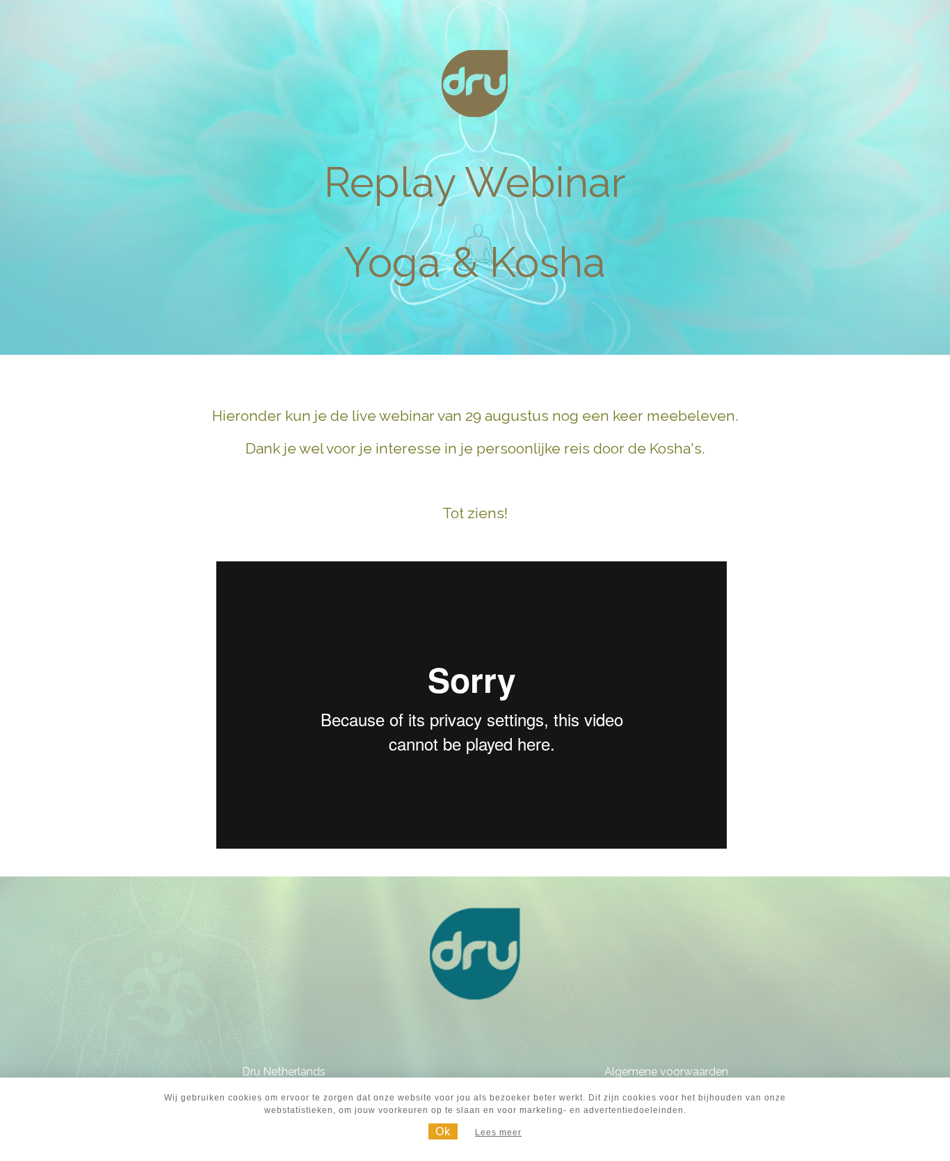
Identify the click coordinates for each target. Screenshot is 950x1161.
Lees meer (498, 1132)
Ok (443, 1131)
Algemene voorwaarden (666, 1071)
